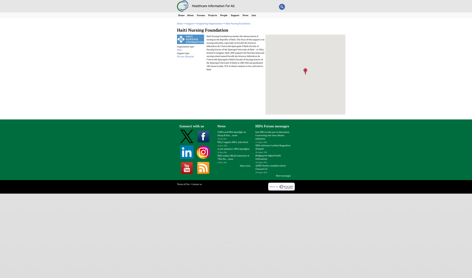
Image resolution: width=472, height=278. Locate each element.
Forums (201, 15)
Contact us (196, 184)
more (234, 135)
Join (254, 15)
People (224, 15)
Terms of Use (183, 184)
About (190, 15)
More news (245, 165)
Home (181, 15)
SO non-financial (185, 56)
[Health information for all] (213, 6)
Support (235, 15)
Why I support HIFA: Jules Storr (232, 142)
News (246, 15)
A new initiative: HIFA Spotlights (233, 148)
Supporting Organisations (209, 23)
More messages (283, 175)
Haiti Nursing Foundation (238, 23)
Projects (213, 15)
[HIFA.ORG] (183, 10)
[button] (305, 71)
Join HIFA (260, 132)
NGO (179, 49)
